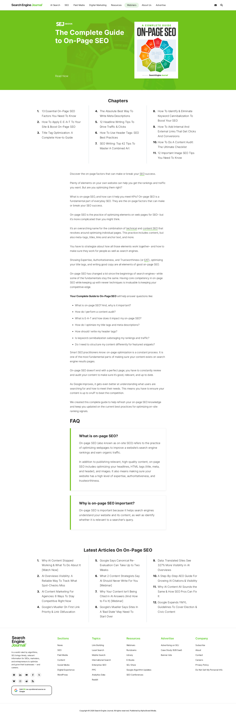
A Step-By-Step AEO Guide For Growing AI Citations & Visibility (177, 578)
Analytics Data (98, 674)
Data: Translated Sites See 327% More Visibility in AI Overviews (174, 565)
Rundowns (131, 650)
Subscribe (200, 645)
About (198, 650)
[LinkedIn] (20, 674)
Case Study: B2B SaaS (171, 650)
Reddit (95, 679)
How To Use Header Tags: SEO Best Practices (119, 135)
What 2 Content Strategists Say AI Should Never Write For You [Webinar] (120, 580)
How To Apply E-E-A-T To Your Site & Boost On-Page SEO (61, 124)
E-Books (130, 660)
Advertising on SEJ (170, 645)
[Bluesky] (13, 681)
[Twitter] (39, 674)
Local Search (98, 650)
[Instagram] (20, 681)
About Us (146, 5)
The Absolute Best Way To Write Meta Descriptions (116, 114)
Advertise (161, 5)
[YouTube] (26, 674)
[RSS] (32, 681)
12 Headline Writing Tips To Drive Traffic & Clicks (117, 124)
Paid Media (79, 5)
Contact (199, 655)
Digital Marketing (98, 5)
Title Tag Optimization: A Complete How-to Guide (57, 135)
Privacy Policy (202, 665)
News (60, 645)
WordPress (62, 674)
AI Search (55, 5)
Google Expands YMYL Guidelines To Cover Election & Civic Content (177, 607)
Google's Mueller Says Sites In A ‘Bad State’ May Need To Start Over (119, 611)
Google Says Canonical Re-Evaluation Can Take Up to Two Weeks (120, 565)
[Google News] (13, 674)
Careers (199, 660)
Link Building (98, 645)
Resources (116, 5)
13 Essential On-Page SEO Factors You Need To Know (59, 114)
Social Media (63, 665)
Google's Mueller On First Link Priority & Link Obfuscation (61, 609)
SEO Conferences (134, 674)
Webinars (131, 5)
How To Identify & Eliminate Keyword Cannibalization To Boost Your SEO (175, 116)
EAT (146, 260)
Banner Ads (166, 655)
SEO (67, 5)
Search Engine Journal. (104, 711)
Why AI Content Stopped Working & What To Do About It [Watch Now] (61, 565)
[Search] (222, 5)
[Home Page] (27, 5)
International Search (101, 660)
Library (129, 655)
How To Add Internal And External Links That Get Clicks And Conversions (177, 131)
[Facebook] (32, 674)
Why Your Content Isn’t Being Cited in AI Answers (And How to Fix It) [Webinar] (119, 596)
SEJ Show (131, 665)
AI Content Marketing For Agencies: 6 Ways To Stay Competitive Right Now (58, 596)
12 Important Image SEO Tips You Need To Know (176, 155)
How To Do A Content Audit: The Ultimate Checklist (175, 145)
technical (131, 228)
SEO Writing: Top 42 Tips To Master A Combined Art (117, 146)
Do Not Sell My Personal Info (208, 670)
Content (61, 660)
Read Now (61, 76)
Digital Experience (65, 670)
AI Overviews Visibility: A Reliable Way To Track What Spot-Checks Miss (59, 580)
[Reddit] (26, 681)
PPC (94, 670)
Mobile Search (98, 655)
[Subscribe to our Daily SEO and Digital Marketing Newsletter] (216, 5)
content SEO (150, 228)
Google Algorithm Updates (138, 670)
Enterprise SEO (99, 665)
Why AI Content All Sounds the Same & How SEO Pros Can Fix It (177, 591)
